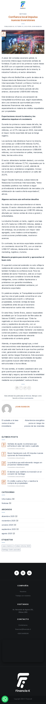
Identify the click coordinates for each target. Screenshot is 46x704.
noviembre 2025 (8, 521)
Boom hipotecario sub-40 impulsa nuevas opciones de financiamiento (25, 454)
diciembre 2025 (8, 516)
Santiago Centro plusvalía (11, 550)
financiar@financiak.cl (23, 629)
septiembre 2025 (9, 529)
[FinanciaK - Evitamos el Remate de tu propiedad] (23, 5)
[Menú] (3, 5)
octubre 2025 (7, 525)
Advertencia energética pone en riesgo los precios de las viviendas (34, 423)
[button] (5, 699)
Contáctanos (23, 625)
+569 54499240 (23, 633)
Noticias (23, 14)
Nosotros (23, 591)
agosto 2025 (7, 533)
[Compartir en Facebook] (21, 388)
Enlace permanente (26, 398)
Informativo (7, 499)
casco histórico (7, 546)
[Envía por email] (29, 388)
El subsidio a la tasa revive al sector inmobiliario (10, 423)
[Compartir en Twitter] (25, 388)
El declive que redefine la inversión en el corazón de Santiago (24, 473)
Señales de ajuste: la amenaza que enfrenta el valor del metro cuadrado (23, 445)
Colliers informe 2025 (22, 546)
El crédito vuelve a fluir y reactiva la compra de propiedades (22, 482)
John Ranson (36, 26)
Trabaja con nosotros (23, 596)
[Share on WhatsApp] (17, 388)
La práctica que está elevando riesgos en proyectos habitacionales (24, 463)
